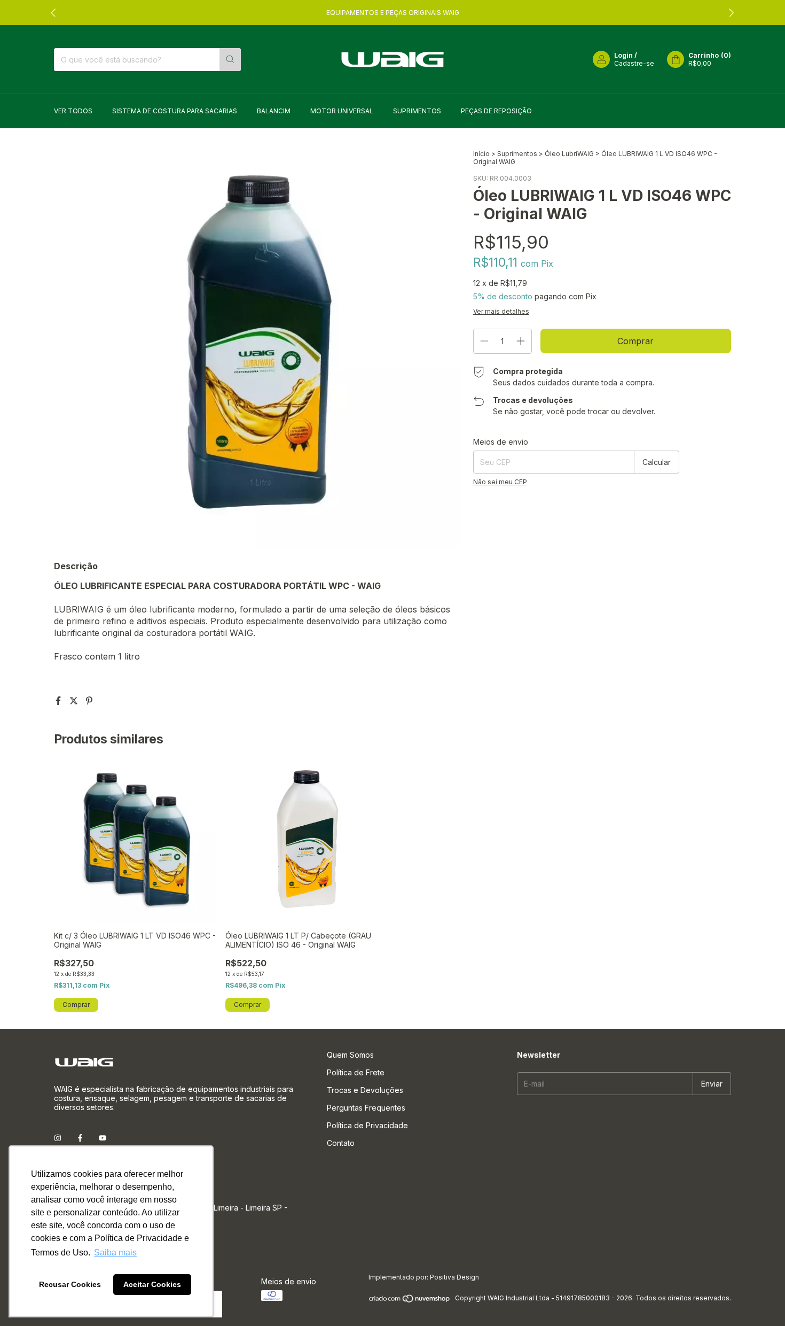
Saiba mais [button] (115, 1252)
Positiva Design (454, 1277)
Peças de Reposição (496, 111)
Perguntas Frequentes (366, 1107)
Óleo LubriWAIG (569, 154)
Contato (341, 1142)
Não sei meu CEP (500, 482)
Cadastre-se (634, 63)
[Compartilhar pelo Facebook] (59, 700)
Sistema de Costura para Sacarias (174, 111)
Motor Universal (341, 111)
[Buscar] (230, 59)
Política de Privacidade (367, 1125)
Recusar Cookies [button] (70, 1284)
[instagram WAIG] (57, 1137)
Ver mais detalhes (501, 311)
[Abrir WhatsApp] (757, 1299)
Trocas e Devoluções (365, 1090)
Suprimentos (417, 111)
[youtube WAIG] (102, 1137)
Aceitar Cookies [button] (152, 1284)
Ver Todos (73, 111)
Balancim (274, 111)
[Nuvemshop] (409, 1301)
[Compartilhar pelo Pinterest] (89, 700)
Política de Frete (355, 1072)
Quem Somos (350, 1054)
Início (481, 154)
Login (623, 55)
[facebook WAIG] (80, 1137)
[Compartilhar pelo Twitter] (75, 700)
